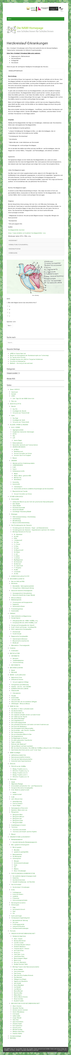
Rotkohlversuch (18, 451)
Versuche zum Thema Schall (21, 413)
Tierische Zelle (15, 700)
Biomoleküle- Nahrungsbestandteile (23, 586)
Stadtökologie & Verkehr (18, 825)
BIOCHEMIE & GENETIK (17, 579)
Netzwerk (15, 658)
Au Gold (16, 536)
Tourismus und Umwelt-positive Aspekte (25, 832)
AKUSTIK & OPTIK (15, 404)
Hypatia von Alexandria (21, 981)
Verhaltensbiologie (15, 1036)
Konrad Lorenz (17, 1028)
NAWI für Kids (14, 706)
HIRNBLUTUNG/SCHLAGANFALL (18, 245)
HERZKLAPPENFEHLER (15, 71)
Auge (14, 907)
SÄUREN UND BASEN (19, 447)
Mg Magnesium (18, 560)
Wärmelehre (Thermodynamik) (20, 645)
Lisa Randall (17, 987)
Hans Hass (16, 1020)
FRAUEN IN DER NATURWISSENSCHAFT (23, 933)
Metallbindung (17, 521)
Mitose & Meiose (16, 598)
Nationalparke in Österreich (19, 808)
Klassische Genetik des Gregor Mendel (24, 595)
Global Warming (17, 801)
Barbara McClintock (20, 941)
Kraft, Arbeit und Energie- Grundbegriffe (23, 627)
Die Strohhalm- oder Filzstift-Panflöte (23, 730)
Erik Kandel (16, 1014)
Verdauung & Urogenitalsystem (20, 918)
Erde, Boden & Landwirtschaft (20, 790)
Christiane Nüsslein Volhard (22, 945)
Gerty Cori (17, 952)
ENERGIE (12, 613)
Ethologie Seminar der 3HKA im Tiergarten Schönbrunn (26, 359)
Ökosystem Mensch (18, 816)
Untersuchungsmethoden (20, 900)
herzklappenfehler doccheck (16, 230)
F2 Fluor (16, 546)
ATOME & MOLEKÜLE (16, 496)
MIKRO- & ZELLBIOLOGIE (18, 675)
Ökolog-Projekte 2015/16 (20, 773)
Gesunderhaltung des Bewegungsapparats (25, 842)
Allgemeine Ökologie (17, 784)
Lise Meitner (17, 989)
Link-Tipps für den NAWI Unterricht (23, 398)
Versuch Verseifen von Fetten (23, 453)
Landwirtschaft (17, 794)
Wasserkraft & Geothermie (21, 641)
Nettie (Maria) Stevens (21, 997)
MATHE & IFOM (15, 653)
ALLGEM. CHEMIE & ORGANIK (19, 425)
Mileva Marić (18, 995)
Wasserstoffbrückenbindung (21, 523)
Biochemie (14, 583)
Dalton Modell (17, 506)
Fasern (15, 469)
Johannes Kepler (17, 1024)
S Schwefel (17, 572)
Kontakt (13, 394)
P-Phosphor (17, 568)
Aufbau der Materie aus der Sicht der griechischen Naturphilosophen (33, 502)
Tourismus (14, 827)
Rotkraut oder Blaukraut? (18, 744)
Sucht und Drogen (16, 916)
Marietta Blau (18, 993)
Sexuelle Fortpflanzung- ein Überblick (24, 882)
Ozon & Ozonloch (17, 803)
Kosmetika (16, 482)
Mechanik (14, 672)
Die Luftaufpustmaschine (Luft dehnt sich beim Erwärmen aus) (30, 724)
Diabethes (16, 878)
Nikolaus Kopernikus (18, 1031)
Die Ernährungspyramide (18, 722)
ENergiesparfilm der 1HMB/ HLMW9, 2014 (25, 621)
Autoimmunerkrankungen (21, 863)
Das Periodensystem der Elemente (21, 525)
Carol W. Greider (19, 943)
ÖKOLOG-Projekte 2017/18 (21, 777)
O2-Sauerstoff (18, 566)
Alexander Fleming (18, 1008)
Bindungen (14, 514)
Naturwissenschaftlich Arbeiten (20, 757)
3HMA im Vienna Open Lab (18, 353)
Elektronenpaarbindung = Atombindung (24, 517)
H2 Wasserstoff (18, 550)
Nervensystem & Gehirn (18, 903)
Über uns (14, 401)
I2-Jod (16, 554)
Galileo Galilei (16, 1016)
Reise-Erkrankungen (20, 871)
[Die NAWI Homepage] (35, 14)
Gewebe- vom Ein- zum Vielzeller (21, 686)
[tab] (35, 71)
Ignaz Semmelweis (18, 1022)
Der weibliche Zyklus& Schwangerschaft (24, 876)
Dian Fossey (17, 973)
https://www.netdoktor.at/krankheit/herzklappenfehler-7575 (27, 233)
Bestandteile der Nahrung (20, 920)
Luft (14, 438)
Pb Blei (16, 570)
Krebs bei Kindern (18, 894)
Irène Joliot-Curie (19, 954)
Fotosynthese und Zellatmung (20, 685)
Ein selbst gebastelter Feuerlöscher (21, 740)
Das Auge (15, 418)
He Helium (17, 552)
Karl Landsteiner (17, 1026)
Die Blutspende (17, 856)
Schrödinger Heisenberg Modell (22, 511)
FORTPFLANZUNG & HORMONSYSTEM (23, 873)
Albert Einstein (17, 1006)
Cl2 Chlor (16, 542)
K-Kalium (17, 556)
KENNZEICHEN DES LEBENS (19, 688)
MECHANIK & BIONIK (16, 668)
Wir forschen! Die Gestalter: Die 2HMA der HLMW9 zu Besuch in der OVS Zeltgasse (36, 748)
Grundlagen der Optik (19, 420)
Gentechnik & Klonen (19, 606)
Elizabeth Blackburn (20, 946)
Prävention (16, 898)
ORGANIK (14, 460)
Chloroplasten (17, 693)
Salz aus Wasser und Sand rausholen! (22, 746)
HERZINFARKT (13, 240)
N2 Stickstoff (18, 562)
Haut (14, 911)
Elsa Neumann (18, 977)
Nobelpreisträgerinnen (19, 936)
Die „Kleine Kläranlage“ (18, 718)
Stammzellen (15, 611)
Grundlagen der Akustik (19, 411)
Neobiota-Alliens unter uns (19, 810)
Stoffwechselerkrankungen (20, 928)
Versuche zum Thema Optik (21, 422)
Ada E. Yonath (18, 939)
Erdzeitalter (14, 651)
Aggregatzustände (18, 430)
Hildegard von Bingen (20, 979)
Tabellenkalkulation (18, 660)
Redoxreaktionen (17, 443)
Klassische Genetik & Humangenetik (21, 590)
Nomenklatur (17, 479)
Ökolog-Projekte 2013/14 (20, 769)
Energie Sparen (15, 618)
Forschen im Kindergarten (17, 361)
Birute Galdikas (18, 969)
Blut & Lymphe (17, 847)
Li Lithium (17, 558)
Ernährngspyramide (18, 924)
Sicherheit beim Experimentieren (21, 761)
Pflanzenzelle (15, 690)
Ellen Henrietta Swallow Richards (23, 975)
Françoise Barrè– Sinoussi (21, 948)
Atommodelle (15, 499)
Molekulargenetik (16, 600)
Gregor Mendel (17, 1018)
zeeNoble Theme (62, 1050)
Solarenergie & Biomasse (20, 639)
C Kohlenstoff (18, 540)
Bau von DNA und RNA (17, 581)
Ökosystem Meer (18, 814)
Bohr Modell (16, 504)
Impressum (14, 392)
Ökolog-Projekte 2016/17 (20, 775)
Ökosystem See (17, 818)
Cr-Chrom (17, 544)
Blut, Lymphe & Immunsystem (20, 845)
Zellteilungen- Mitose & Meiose (20, 704)
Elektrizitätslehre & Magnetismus (21, 616)
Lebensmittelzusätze (19, 926)
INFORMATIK (15, 656)
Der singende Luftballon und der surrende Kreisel (25, 715)
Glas (14, 436)
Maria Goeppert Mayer (21, 958)
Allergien (16, 861)
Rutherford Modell (18, 509)
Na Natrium (17, 564)
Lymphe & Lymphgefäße (21, 852)
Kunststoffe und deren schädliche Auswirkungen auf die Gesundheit (34, 489)
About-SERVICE (15, 389)
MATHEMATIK (15, 665)
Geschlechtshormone (19, 880)
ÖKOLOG (12, 764)
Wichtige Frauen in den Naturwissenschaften (26, 967)
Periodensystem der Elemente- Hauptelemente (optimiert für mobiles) (34, 530)
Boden (14, 792)
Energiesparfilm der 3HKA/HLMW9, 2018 (25, 623)
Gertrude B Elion (19, 950)
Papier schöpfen (16, 742)
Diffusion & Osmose (17, 679)
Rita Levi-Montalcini (20, 962)
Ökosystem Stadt (18, 820)
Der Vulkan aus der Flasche (19, 717)
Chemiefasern (18, 487)
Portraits (13, 931)
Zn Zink (16, 574)
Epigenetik (16, 604)
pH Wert (16, 449)
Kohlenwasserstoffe (19, 471)
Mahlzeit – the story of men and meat (21, 363)
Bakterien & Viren (16, 677)
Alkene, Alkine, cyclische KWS (22, 476)
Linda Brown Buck (19, 956)
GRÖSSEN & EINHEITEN (18, 755)
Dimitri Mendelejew (18, 1012)
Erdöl (14, 467)
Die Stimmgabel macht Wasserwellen (22, 728)
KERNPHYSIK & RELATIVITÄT (20, 576)
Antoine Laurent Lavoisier (20, 1010)
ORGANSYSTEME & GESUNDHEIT (20, 837)
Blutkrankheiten (17, 854)
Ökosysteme (15, 812)
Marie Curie (17, 960)
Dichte (15, 434)
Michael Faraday (17, 1029)
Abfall (13, 782)
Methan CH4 (17, 477)
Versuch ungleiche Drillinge (20, 682)
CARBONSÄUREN (18, 465)
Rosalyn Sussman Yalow (21, 964)
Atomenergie (16, 632)
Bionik (13, 670)
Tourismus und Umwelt (19, 830)
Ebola (15, 865)
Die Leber (15, 922)
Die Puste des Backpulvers (19, 726)
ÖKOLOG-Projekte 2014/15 (21, 771)
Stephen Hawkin (17, 1033)
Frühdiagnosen (17, 892)
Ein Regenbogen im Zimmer (19, 738)
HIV (15, 867)
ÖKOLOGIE (13, 779)
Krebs (13, 890)
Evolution (12, 648)
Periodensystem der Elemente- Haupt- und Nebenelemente (30, 528)
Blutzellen (16, 850)
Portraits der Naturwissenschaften (21, 759)
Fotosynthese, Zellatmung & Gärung (23, 588)
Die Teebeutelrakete (17, 732)
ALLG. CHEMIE (15, 427)
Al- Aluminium (18, 534)
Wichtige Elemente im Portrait (22, 532)
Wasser (15, 458)
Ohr (14, 913)
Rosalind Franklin (19, 1001)
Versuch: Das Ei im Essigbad (22, 455)
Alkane (16, 474)
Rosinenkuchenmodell (19, 508)
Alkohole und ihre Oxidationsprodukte (24, 463)
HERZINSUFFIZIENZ (14, 249)
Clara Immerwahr (19, 971)
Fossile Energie (17, 634)
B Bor (15, 538)
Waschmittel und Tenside (20, 491)
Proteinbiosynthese (17, 609)
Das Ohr (15, 409)
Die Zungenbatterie (17, 736)
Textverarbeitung (18, 662)
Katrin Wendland (19, 985)
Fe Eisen (16, 548)
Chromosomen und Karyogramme (22, 602)
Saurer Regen (18, 440)
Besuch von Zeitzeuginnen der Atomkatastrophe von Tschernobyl (29, 355)
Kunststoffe (16, 484)
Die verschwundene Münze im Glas (21, 734)
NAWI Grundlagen (15, 753)
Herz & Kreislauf (16, 884)
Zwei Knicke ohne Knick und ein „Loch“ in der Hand (26, 750)
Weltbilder (13, 1038)
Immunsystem (17, 858)
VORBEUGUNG (13, 253)
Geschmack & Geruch (19, 909)
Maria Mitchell (18, 991)
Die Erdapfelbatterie (17, 720)
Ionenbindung (16, 519)
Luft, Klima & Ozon (17, 799)
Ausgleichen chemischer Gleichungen (23, 432)
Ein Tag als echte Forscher (18, 357)
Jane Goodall (17, 983)
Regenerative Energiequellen (19, 636)
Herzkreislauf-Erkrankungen (21, 887)
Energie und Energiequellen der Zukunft (22, 625)
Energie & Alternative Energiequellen (22, 788)
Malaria (16, 869)
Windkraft (16, 643)
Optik (12, 415)
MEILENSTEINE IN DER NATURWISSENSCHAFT (25, 1003)
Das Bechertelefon (16, 711)
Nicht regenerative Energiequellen (21, 629)
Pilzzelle (13, 696)
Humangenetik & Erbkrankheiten (22, 593)
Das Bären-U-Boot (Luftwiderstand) (22, 709)
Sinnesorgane (15, 905)
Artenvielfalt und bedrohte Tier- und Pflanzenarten (26, 786)
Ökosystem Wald (17, 822)
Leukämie (15, 896)
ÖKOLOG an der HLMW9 (18, 766)
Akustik (13, 406)
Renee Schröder (18, 999)
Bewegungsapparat (17, 839)
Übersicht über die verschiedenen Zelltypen (24, 702)
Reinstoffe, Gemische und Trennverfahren (25, 445)
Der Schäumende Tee (17, 713)
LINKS (13, 396)
